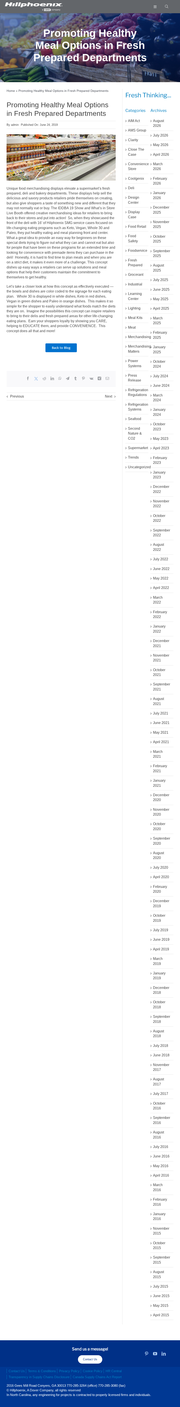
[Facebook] (28, 379)
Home (11, 91)
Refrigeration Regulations (137, 392)
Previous (17, 396)
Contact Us (90, 1359)
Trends (133, 457)
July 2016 (160, 1147)
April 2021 (161, 742)
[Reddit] (44, 379)
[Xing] (99, 379)
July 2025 (160, 280)
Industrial (135, 284)
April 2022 (161, 588)
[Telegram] (68, 379)
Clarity (133, 140)
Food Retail (137, 226)
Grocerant (135, 274)
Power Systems (134, 363)
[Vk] (91, 379)
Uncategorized (137, 467)
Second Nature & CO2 (135, 433)
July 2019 (160, 930)
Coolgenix (136, 178)
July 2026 (160, 135)
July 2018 (160, 1046)
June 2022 (161, 569)
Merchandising (137, 337)
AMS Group (137, 130)
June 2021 (161, 723)
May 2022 (160, 578)
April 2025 (161, 308)
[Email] (107, 379)
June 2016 (161, 1156)
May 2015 (160, 1305)
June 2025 (161, 289)
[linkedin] (164, 1353)
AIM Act (134, 121)
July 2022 (160, 559)
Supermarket (137, 448)
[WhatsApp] (60, 379)
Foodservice (137, 250)
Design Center (133, 200)
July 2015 (160, 1286)
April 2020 (161, 877)
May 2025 (160, 299)
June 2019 (161, 939)
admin (15, 124)
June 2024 (161, 385)
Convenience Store (137, 166)
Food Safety (133, 238)
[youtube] (155, 1353)
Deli (131, 188)
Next (108, 396)
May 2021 (160, 732)
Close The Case (136, 152)
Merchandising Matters (137, 348)
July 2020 (160, 867)
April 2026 (161, 154)
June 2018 (161, 1055)
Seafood (134, 419)
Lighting (134, 308)
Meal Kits (135, 318)
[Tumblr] (75, 379)
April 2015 (161, 1315)
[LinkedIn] (52, 379)
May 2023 (160, 439)
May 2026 (160, 145)
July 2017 (160, 1094)
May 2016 (160, 1166)
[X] (36, 379)
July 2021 (160, 713)
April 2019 (161, 949)
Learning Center (135, 296)
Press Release (134, 378)
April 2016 (161, 1175)
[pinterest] (146, 1353)
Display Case (134, 214)
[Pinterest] (83, 379)
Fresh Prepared (135, 262)
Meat (132, 327)
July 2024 (160, 376)
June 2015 (161, 1296)
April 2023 (161, 448)
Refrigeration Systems (137, 407)
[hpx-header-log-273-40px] (33, 4)
